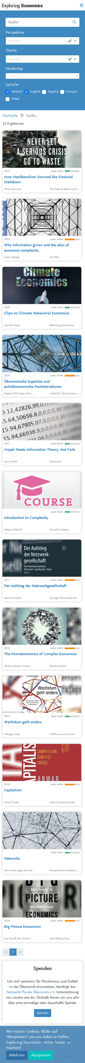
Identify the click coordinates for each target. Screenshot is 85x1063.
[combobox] (42, 76)
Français (71, 91)
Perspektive (15, 33)
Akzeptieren (41, 1055)
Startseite (10, 116)
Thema (11, 51)
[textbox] (42, 76)
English (35, 91)
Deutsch (17, 91)
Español (53, 91)
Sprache (12, 85)
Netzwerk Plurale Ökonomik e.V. (30, 992)
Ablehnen (17, 1055)
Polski (15, 99)
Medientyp (14, 69)
